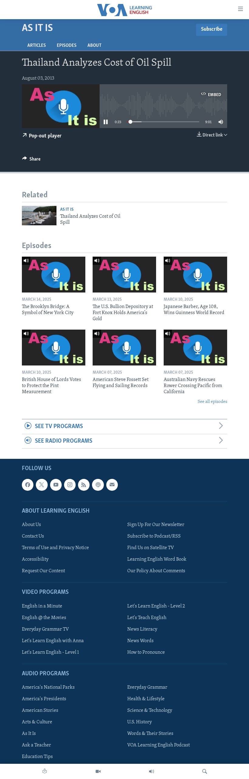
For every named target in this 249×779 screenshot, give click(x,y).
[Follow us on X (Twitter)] (41, 484)
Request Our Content (43, 571)
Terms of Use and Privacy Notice (55, 547)
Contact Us (33, 536)
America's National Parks (48, 687)
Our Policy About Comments (156, 571)
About (94, 45)
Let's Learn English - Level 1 (50, 652)
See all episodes (212, 402)
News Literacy (142, 629)
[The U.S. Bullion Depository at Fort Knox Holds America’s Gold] (124, 275)
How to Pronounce (146, 652)
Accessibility (35, 559)
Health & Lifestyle (146, 699)
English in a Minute (42, 606)
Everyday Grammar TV (45, 629)
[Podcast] (98, 484)
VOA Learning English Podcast (158, 745)
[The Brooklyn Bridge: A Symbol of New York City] (53, 275)
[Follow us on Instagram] (70, 484)
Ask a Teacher (36, 745)
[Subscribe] (112, 484)
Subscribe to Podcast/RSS (154, 536)
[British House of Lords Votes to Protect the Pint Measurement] (53, 347)
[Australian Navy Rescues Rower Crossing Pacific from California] (195, 347)
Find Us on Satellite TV (150, 547)
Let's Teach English (146, 617)
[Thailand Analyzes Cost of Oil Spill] (39, 215)
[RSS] (84, 484)
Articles (36, 45)
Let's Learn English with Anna (53, 641)
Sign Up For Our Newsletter (155, 524)
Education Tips (37, 756)
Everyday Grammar (147, 687)
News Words (140, 641)
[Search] (205, 771)
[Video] (98, 771)
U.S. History (139, 722)
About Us (31, 524)
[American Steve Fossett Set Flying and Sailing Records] (124, 347)
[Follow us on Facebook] (27, 484)
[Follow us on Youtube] (56, 484)
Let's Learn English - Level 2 (156, 606)
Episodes (67, 45)
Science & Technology (149, 710)
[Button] (31, 160)
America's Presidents (44, 699)
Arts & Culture (37, 722)
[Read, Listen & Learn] (44, 771)
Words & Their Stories (150, 733)
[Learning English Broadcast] (151, 771)
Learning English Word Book (156, 559)
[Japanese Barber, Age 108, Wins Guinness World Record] (195, 275)
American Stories (40, 710)
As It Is (66, 209)
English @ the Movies (44, 617)
